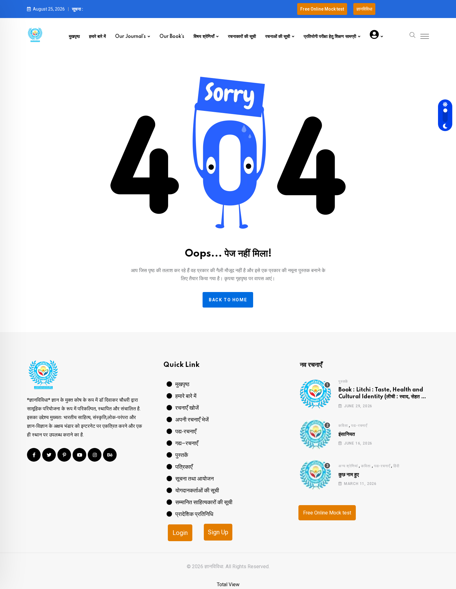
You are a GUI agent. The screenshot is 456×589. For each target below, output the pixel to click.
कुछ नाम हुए (348, 474)
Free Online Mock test (327, 513)
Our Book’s (171, 36)
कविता (343, 425)
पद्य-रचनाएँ (359, 425)
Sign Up (218, 532)
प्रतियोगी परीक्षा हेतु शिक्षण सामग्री (330, 36)
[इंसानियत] (315, 434)
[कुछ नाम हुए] (315, 474)
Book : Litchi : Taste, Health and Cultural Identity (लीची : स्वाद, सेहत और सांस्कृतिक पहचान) (382, 397)
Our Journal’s (130, 36)
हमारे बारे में (97, 36)
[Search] (412, 34)
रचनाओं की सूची (277, 36)
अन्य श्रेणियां (348, 466)
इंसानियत (346, 434)
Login (180, 532)
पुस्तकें (343, 381)
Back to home (228, 299)
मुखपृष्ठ (74, 36)
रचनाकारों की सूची (242, 36)
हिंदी (396, 466)
